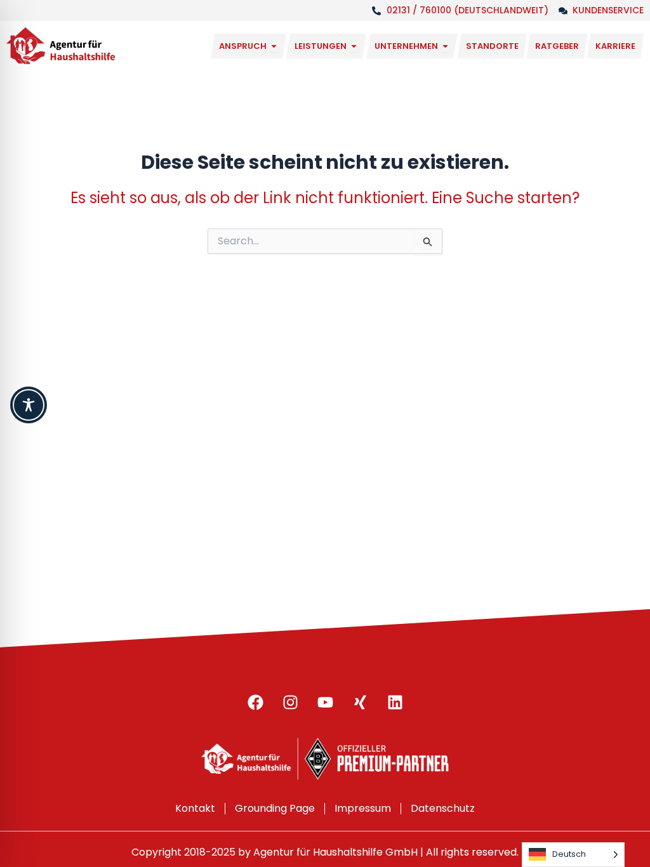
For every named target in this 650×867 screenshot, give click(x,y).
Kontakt (195, 808)
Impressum (363, 808)
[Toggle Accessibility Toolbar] (28, 405)
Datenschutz (443, 808)
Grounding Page (275, 808)
